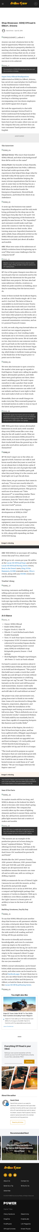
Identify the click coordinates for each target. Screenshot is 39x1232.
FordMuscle (8, 1224)
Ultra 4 (31, 571)
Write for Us (25, 1186)
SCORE (13, 571)
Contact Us (25, 1181)
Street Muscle (25, 1229)
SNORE (23, 574)
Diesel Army (25, 1214)
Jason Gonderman (8, 1026)
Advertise (7, 1191)
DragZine (7, 1219)
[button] (19, 37)
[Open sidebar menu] (3, 4)
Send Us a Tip (8, 1186)
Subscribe (29, 1061)
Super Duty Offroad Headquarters (15, 77)
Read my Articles (17, 1122)
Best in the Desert (9, 568)
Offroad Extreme (9, 1229)
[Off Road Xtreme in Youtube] (15, 1175)
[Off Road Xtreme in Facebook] (10, 1175)
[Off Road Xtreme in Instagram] (5, 1175)
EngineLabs (25, 1219)
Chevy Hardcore (9, 1214)
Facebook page (14, 974)
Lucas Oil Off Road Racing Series (15, 566)
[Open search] (35, 3)
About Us (7, 1181)
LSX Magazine (26, 1224)
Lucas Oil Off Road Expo (16, 563)
